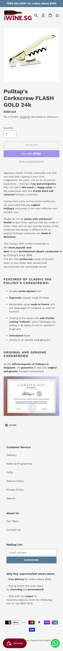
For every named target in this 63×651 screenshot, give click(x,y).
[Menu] (57, 15)
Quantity (8, 128)
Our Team (12, 521)
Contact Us (13, 529)
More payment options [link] (31, 161)
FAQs (9, 472)
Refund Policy (15, 481)
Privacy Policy (15, 489)
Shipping (25, 116)
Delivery (11, 455)
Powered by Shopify (40, 640)
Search (10, 498)
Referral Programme (19, 463)
